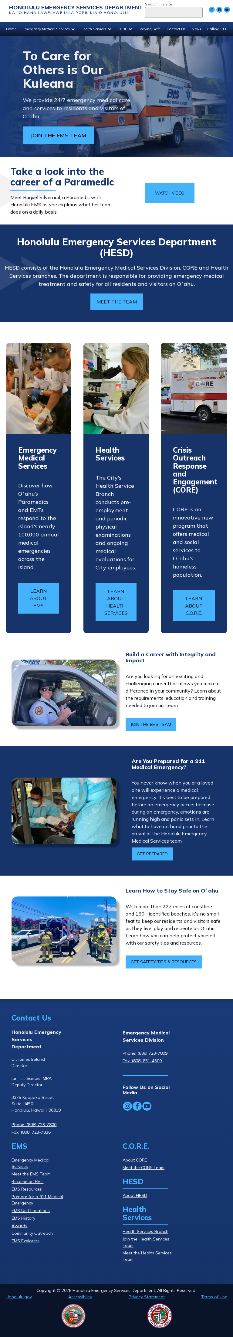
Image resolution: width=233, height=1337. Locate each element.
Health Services (93, 29)
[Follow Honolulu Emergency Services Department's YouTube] (227, 10)
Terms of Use (214, 1296)
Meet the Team (116, 302)
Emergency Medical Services (46, 29)
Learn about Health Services (116, 602)
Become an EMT (27, 1181)
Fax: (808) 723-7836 (31, 1132)
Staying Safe (149, 29)
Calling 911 (217, 29)
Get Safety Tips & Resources (164, 962)
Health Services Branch (145, 1231)
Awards (19, 1225)
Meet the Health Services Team (147, 1256)
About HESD (135, 1195)
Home (11, 29)
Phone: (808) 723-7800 (34, 1124)
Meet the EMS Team (31, 1174)
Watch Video (169, 193)
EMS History (23, 1218)
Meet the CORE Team (143, 1167)
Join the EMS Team (151, 724)
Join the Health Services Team (146, 1242)
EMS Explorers (25, 1241)
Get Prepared (152, 854)
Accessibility (80, 1296)
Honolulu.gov (19, 1296)
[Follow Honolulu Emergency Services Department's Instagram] (212, 10)
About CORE (135, 1160)
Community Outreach (32, 1233)
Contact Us (176, 29)
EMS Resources (27, 1189)
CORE (122, 29)
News (196, 29)
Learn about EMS (38, 598)
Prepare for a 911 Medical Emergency (37, 1200)
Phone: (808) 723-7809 (145, 1053)
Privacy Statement (147, 1296)
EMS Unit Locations (31, 1210)
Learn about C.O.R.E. (194, 605)
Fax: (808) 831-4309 (142, 1060)
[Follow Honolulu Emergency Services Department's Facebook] (219, 10)
